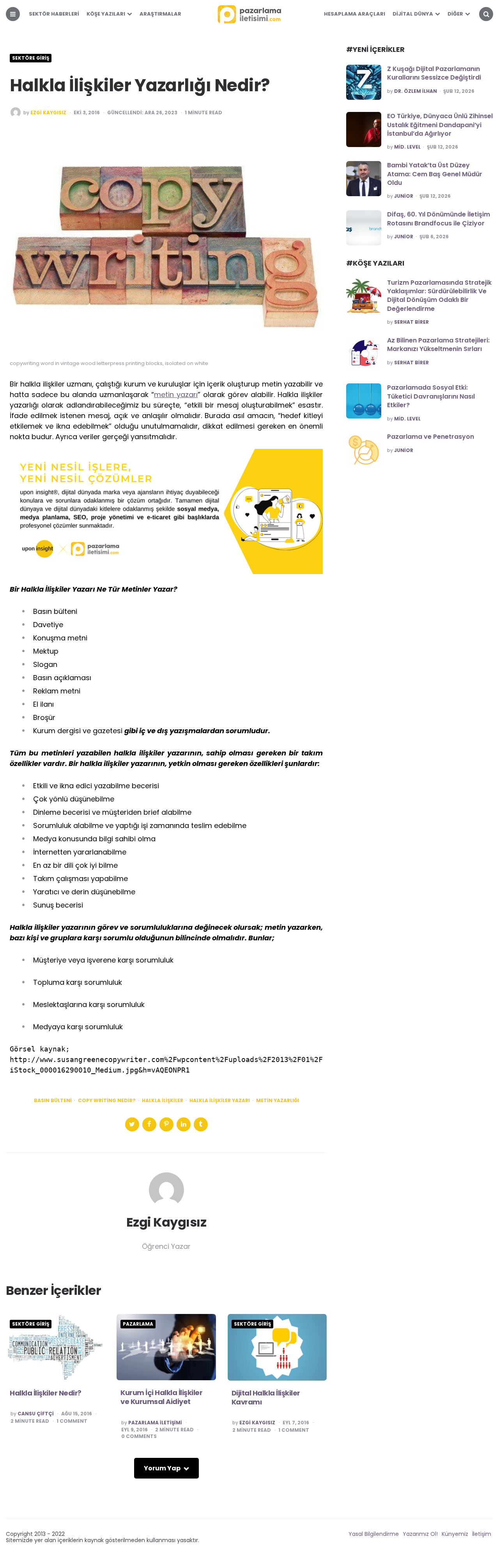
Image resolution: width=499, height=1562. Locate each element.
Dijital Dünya (413, 14)
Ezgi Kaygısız (48, 112)
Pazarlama (138, 1324)
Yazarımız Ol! (420, 1534)
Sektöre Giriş (30, 58)
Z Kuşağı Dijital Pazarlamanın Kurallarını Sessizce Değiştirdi (434, 73)
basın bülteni (53, 1100)
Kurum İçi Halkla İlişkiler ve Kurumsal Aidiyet (161, 1397)
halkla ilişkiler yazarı (219, 1100)
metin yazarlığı (277, 1100)
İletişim (481, 1534)
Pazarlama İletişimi (155, 1422)
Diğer (455, 14)
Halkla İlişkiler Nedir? (45, 1393)
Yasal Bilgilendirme (374, 1534)
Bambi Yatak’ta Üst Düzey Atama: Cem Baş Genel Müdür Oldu (434, 174)
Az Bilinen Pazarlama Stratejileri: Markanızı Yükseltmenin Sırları (438, 344)
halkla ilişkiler (162, 1100)
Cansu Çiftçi (36, 1414)
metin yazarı (176, 394)
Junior (403, 196)
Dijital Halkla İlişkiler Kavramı (266, 1397)
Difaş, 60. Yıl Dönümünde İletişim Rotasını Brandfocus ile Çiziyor (438, 218)
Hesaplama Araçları (354, 14)
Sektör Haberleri (54, 14)
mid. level (407, 147)
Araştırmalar (160, 14)
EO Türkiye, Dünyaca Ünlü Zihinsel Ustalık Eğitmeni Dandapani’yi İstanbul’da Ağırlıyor (440, 125)
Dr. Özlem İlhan (415, 91)
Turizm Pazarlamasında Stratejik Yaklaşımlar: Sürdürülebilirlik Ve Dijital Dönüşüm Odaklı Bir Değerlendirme (439, 295)
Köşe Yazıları (106, 14)
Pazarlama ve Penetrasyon (430, 436)
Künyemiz (455, 1534)
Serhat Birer (411, 322)
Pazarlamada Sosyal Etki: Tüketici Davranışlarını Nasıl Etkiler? (431, 396)
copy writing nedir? (107, 1100)
